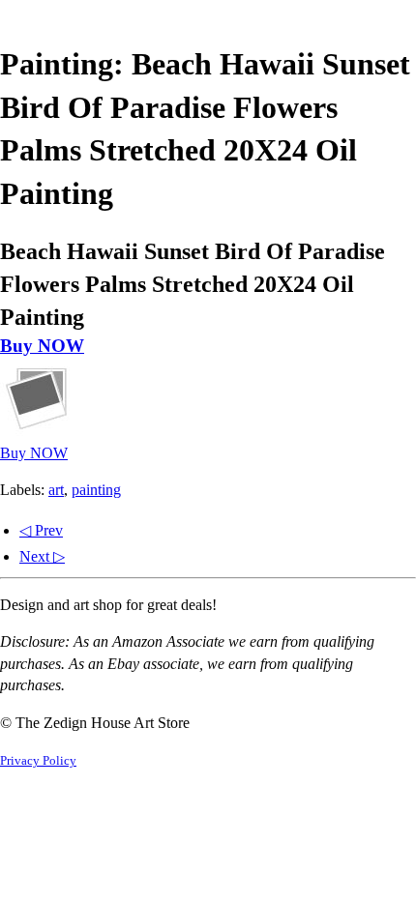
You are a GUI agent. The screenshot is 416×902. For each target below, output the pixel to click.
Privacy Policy (38, 761)
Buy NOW (42, 345)
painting (96, 489)
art (56, 489)
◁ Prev (41, 530)
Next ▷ (42, 556)
